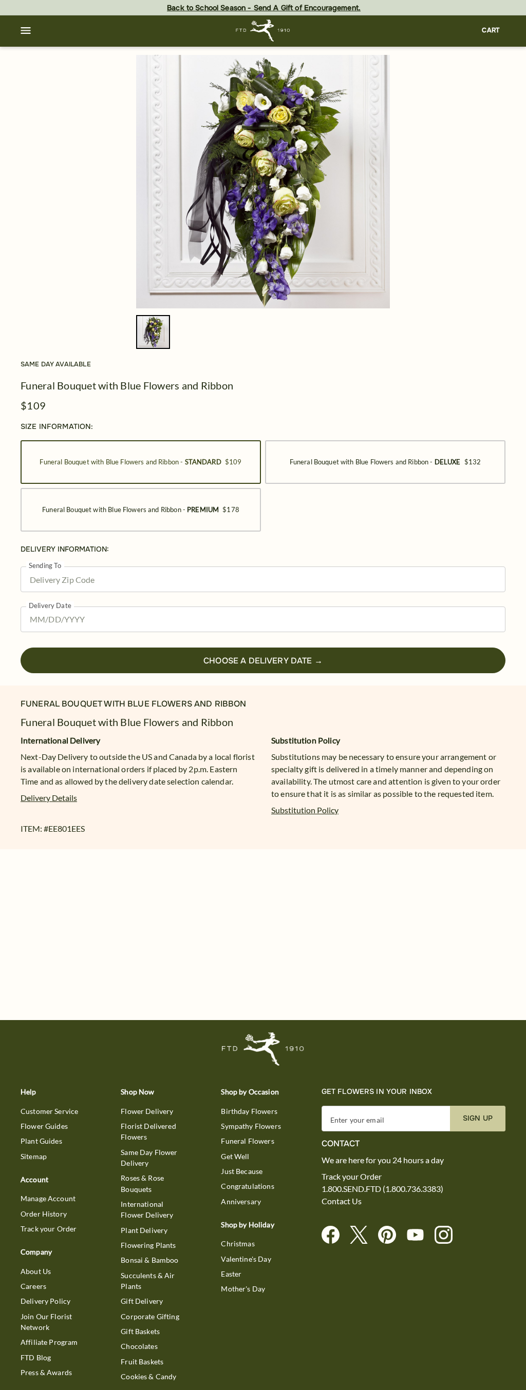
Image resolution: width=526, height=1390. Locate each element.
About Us (36, 1271)
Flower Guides (44, 1126)
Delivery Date (50, 606)
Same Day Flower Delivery (149, 1157)
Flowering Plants (148, 1245)
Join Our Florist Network (46, 1322)
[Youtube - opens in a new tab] (419, 1235)
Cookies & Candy (148, 1376)
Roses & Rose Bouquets (142, 1183)
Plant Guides (41, 1141)
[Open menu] (26, 30)
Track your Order (49, 1228)
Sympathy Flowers (250, 1126)
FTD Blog (36, 1357)
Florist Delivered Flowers (148, 1131)
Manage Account (48, 1198)
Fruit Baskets (142, 1361)
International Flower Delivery (147, 1209)
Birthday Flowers (249, 1111)
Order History (44, 1213)
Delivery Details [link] (49, 797)
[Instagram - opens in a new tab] (448, 1235)
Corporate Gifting (150, 1316)
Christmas (237, 1243)
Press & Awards (46, 1372)
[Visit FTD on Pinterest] (391, 1235)
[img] (263, 181)
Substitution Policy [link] (305, 810)
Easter (231, 1273)
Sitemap (34, 1156)
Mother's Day (243, 1288)
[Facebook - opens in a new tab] (335, 1235)
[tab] (263, 181)
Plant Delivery (144, 1230)
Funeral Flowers (247, 1141)
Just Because (241, 1171)
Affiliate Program (49, 1342)
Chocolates (139, 1346)
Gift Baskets (140, 1331)
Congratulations (247, 1186)
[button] (26, 30)
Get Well (235, 1156)
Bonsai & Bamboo (149, 1260)
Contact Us (342, 1201)
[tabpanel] (263, 181)
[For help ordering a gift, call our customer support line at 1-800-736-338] (263, 30)
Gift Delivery (142, 1301)
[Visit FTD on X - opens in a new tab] (363, 1235)
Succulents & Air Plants (148, 1280)
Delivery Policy (45, 1301)
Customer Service (49, 1111)
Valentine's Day (246, 1259)
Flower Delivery (147, 1111)
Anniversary (241, 1201)
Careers (33, 1286)
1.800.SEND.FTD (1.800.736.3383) (382, 1189)
